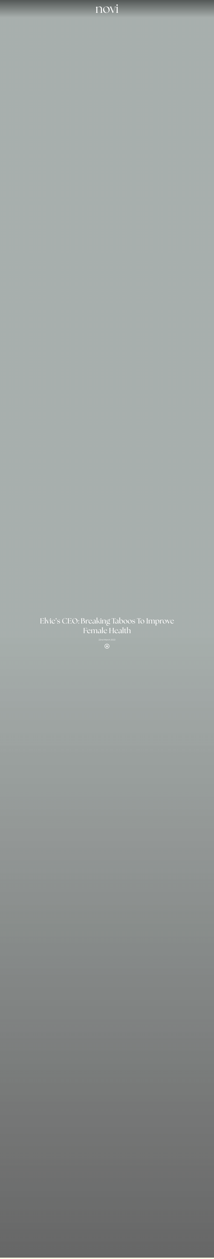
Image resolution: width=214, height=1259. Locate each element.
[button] (172, 21)
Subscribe (115, 21)
